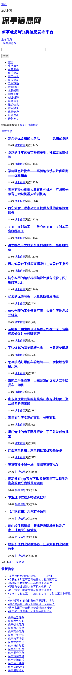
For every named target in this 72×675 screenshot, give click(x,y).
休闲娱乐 (13, 108)
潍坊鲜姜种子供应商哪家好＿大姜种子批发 (38, 264)
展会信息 (13, 101)
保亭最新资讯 (16, 666)
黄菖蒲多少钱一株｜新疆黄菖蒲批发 (33, 464)
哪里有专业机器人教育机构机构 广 (30, 586)
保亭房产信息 (16, 628)
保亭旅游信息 (16, 656)
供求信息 (13, 72)
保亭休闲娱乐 (16, 659)
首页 (4, 4)
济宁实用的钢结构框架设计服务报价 (30, 607)
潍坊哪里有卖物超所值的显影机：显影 (31, 600)
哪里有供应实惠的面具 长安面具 (32, 417)
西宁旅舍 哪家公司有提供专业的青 (30, 590)
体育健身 (13, 111)
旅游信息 (13, 104)
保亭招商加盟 (16, 645)
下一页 (15, 561)
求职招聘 (13, 90)
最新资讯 (13, 115)
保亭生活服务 (16, 617)
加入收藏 (6, 10)
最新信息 (7, 569)
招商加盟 (13, 94)
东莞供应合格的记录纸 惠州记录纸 (38, 138)
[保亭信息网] (22, 24)
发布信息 (6, 39)
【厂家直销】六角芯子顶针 (27, 511)
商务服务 (13, 69)
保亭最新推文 (16, 670)
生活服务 (13, 65)
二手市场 (13, 83)
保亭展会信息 (16, 652)
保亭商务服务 (16, 621)
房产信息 (13, 76)
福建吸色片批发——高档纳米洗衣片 (30, 583)
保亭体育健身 (16, 663)
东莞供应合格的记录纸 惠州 (30, 576)
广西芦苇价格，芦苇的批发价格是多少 (35, 450)
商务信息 (13, 79)
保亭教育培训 (16, 638)
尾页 (21, 561)
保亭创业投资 (16, 649)
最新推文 (13, 118)
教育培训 (13, 87)
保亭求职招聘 (16, 642)
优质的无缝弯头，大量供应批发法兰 (33, 296)
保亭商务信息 (16, 631)
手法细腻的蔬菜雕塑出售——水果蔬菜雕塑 (38, 348)
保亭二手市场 (16, 635)
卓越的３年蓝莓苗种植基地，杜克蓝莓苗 (32, 579)
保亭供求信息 (16, 624)
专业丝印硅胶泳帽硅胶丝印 (27, 497)
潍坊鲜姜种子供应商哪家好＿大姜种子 (31, 604)
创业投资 (13, 97)
